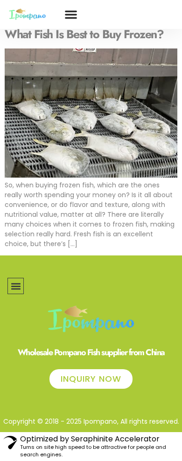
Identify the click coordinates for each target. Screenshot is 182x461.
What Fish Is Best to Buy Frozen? (84, 34)
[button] (71, 14)
